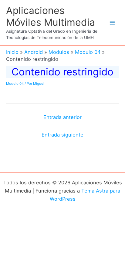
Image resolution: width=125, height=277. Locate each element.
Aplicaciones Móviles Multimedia (50, 16)
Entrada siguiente (62, 135)
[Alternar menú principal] (112, 23)
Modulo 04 (15, 83)
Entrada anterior (62, 117)
